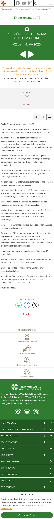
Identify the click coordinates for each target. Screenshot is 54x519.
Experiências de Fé (24, 9)
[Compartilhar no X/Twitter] (35, 305)
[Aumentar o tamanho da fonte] (50, 117)
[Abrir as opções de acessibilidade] (37, 3)
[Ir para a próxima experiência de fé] (30, 54)
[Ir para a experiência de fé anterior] (23, 54)
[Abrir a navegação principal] (51, 3)
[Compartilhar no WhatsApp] (18, 305)
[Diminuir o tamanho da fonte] (37, 117)
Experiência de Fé (43, 9)
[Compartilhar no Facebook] (27, 305)
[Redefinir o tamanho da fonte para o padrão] (43, 117)
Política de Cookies (23, 505)
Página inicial (6, 9)
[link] (27, 104)
